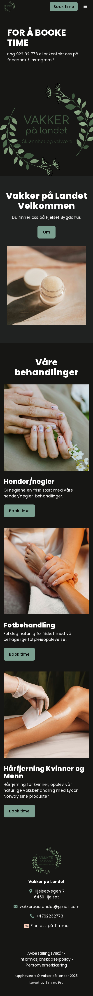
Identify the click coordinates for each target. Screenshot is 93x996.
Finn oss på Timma (50, 925)
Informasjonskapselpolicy (45, 959)
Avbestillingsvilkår (45, 953)
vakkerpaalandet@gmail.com (50, 906)
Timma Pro (55, 982)
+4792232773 (49, 916)
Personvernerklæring (46, 965)
